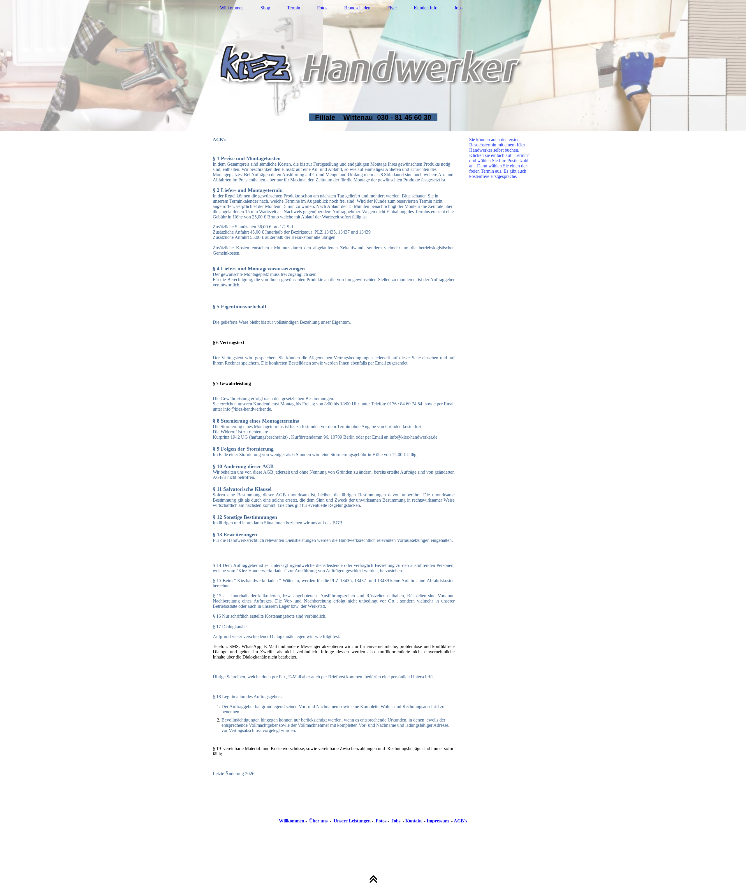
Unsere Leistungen (352, 820)
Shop (265, 7)
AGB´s (460, 820)
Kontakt (413, 820)
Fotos (322, 7)
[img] (373, 65)
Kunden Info (425, 7)
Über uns (318, 820)
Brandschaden (357, 7)
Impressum (438, 820)
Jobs (458, 7)
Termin (293, 7)
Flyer (392, 7)
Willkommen (232, 7)
